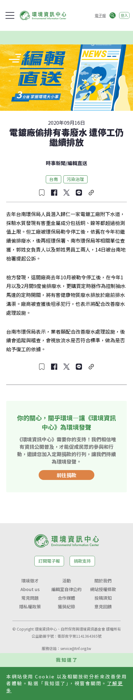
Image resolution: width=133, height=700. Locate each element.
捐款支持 (82, 561)
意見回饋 (103, 606)
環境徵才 (30, 580)
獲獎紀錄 (66, 606)
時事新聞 (56, 163)
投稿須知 (103, 598)
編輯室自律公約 (66, 589)
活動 (66, 580)
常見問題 (30, 598)
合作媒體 (66, 598)
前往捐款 (66, 475)
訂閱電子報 (49, 561)
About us (30, 589)
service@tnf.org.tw (75, 648)
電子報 (100, 15)
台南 (53, 179)
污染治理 (75, 179)
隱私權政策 (30, 606)
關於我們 (103, 580)
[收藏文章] (42, 193)
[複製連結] (91, 193)
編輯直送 (77, 163)
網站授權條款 (103, 589)
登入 (124, 15)
